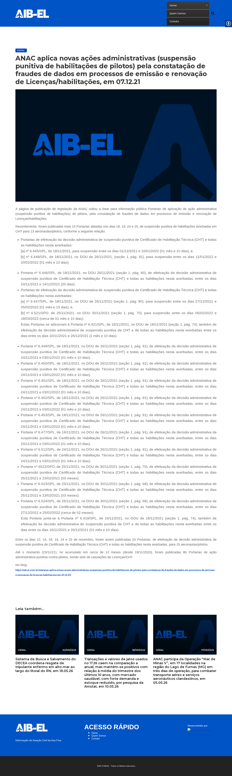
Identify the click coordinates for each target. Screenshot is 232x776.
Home (95, 733)
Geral (21, 50)
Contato (96, 738)
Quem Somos (99, 735)
